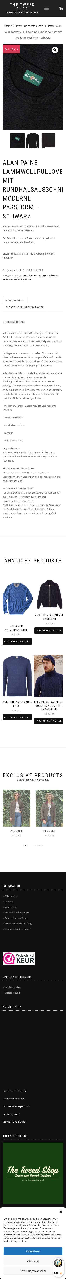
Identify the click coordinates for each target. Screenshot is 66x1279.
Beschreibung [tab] (14, 300)
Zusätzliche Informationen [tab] (24, 307)
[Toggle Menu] (46, 8)
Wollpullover (46, 26)
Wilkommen (11, 896)
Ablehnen (33, 1261)
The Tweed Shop (22, 7)
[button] (60, 1212)
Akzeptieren (33, 1251)
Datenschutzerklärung (16, 918)
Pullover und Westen (24, 26)
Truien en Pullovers (48, 275)
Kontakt (9, 901)
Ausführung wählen (16, 641)
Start (7, 26)
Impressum (11, 907)
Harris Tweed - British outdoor (22, 12)
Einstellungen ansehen (33, 1270)
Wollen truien (10, 279)
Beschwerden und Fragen (18, 929)
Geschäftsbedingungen (17, 912)
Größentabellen (13, 987)
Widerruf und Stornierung (18, 923)
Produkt (17, 831)
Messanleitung (12, 992)
